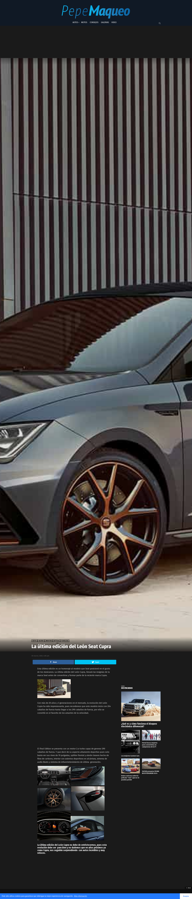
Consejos (94, 22)
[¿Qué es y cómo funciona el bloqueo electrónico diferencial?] (141, 706)
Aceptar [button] (186, 896)
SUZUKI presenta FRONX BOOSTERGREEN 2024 (150, 772)
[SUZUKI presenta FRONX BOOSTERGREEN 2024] (151, 763)
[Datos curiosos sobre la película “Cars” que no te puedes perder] (130, 765)
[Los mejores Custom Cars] (130, 741)
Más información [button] (80, 896)
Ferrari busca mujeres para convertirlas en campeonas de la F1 (149, 745)
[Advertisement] (86, 42)
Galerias (105, 22)
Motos (84, 22)
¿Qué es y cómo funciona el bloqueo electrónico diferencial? (139, 725)
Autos (75, 22)
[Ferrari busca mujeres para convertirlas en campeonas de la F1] (151, 735)
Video (114, 22)
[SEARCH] (160, 23)
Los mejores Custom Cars (130, 756)
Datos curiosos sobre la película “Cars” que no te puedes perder (130, 778)
